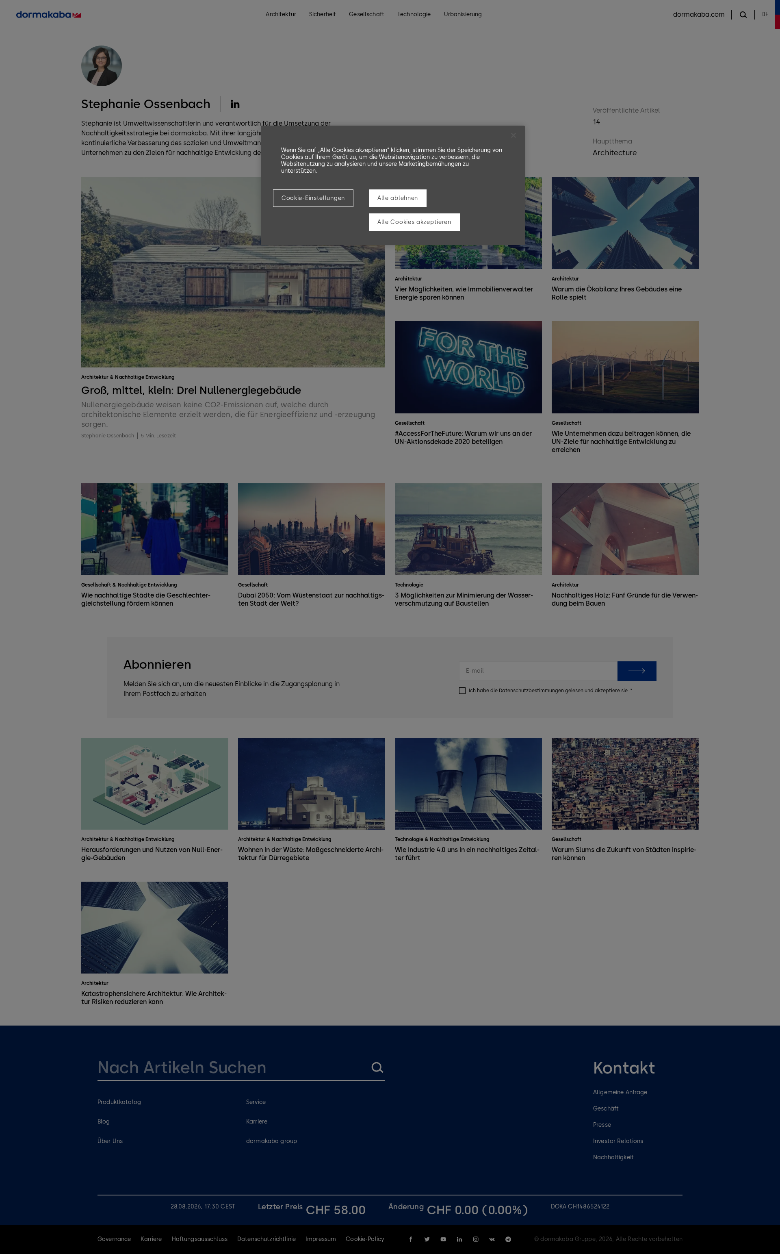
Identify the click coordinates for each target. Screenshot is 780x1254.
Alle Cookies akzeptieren (414, 222)
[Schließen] (513, 135)
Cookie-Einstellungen (313, 198)
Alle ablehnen (397, 198)
